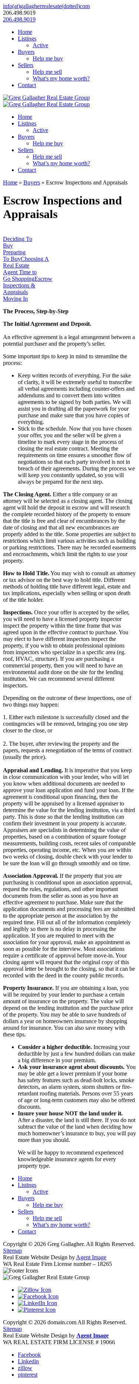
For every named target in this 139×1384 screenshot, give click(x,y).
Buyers (26, 52)
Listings (27, 38)
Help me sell (47, 72)
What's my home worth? (61, 78)
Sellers (25, 65)
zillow (25, 1368)
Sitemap (12, 1250)
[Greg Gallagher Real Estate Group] (46, 97)
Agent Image (91, 1257)
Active (40, 45)
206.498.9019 (19, 19)
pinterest (27, 1374)
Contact (27, 85)
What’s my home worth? (61, 163)
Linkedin (28, 1361)
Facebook (29, 1355)
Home (25, 32)
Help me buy (48, 58)
